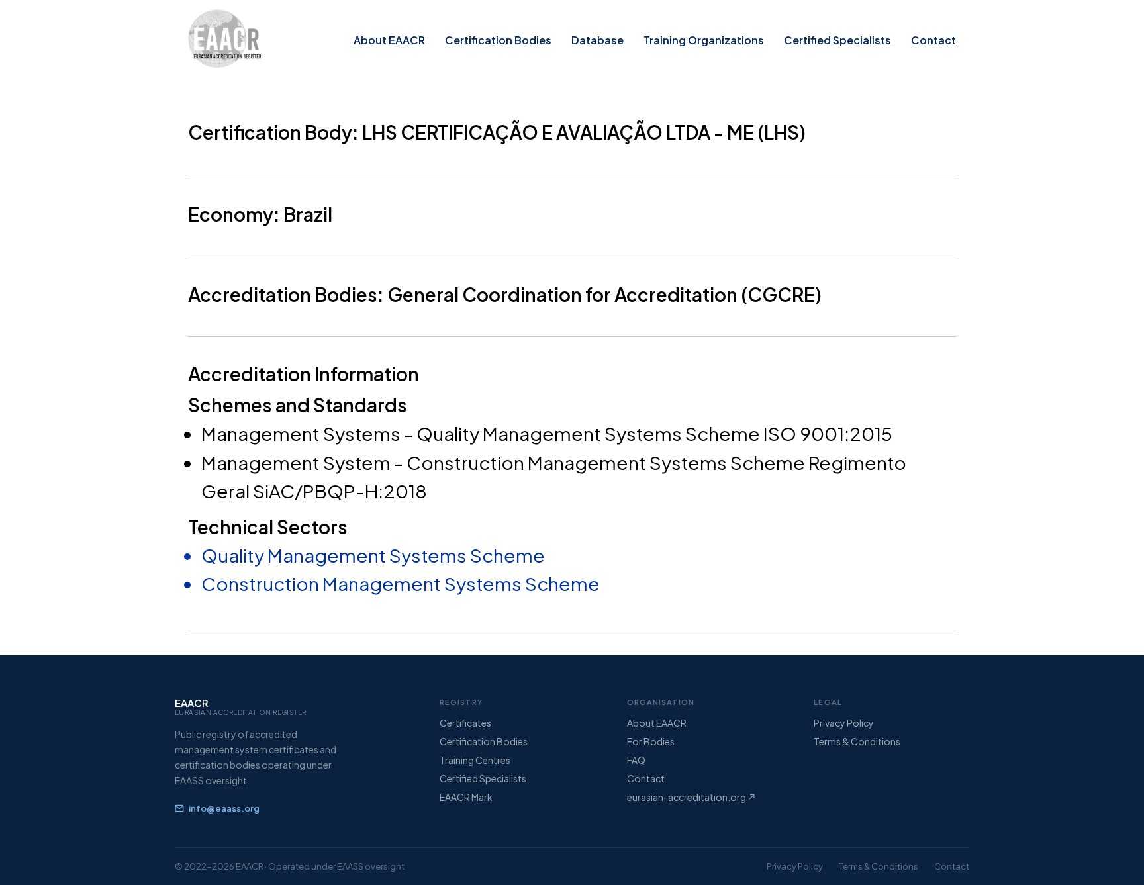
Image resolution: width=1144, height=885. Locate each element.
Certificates (465, 723)
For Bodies (651, 741)
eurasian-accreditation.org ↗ (691, 797)
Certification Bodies (498, 40)
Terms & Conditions (857, 741)
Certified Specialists (837, 40)
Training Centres (475, 760)
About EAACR (389, 40)
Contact (933, 40)
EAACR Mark (466, 797)
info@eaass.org (224, 808)
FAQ (636, 760)
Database (597, 40)
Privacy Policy (844, 723)
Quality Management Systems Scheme (373, 555)
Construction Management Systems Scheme (400, 583)
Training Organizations (704, 40)
